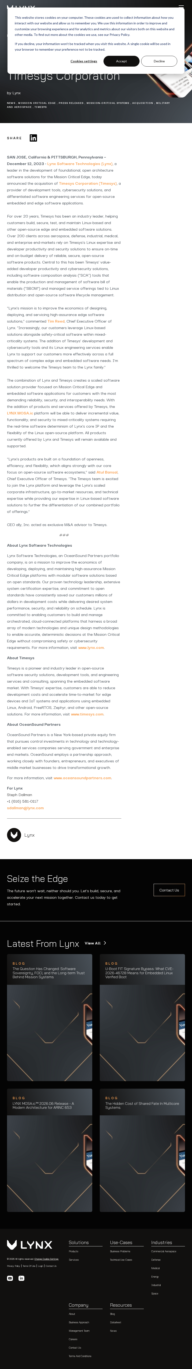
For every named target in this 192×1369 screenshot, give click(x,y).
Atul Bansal (107, 472)
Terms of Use (29, 1265)
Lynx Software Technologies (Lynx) (80, 163)
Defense (156, 1259)
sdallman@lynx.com (25, 807)
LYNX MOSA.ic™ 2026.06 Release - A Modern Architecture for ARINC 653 (43, 1106)
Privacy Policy (13, 1265)
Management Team (79, 1330)
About (72, 1313)
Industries (161, 1242)
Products (73, 1251)
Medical (155, 1268)
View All (93, 943)
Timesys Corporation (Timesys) (88, 183)
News (113, 1330)
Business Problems (120, 1251)
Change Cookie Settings (46, 1258)
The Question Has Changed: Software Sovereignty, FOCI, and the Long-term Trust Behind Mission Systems (49, 973)
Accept (121, 61)
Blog (112, 1313)
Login (40, 1265)
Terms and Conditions (80, 1356)
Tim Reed (56, 321)
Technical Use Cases (121, 1259)
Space (154, 1293)
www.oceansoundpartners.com (82, 777)
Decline (159, 61)
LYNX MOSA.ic (20, 413)
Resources (121, 1305)
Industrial (156, 1284)
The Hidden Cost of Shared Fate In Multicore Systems (142, 1106)
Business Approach (79, 1322)
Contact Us (169, 890)
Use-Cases (121, 1242)
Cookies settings (83, 61)
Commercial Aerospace (163, 1251)
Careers (73, 1339)
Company (79, 1305)
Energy (155, 1276)
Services (74, 1259)
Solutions (79, 1242)
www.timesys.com (87, 714)
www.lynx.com (91, 647)
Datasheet (115, 1322)
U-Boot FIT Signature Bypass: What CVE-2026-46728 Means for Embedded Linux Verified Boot (139, 973)
